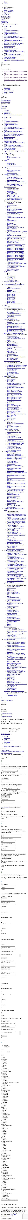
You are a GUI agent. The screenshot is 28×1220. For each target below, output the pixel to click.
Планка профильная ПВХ (14, 682)
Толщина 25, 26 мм (12, 280)
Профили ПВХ (11, 195)
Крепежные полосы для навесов (15, 227)
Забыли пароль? (5, 807)
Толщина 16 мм (11, 277)
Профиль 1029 (10, 677)
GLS (3, 1127)
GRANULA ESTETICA (8, 1189)
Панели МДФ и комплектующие (15, 653)
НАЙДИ (4, 1105)
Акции (5, 739)
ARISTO (4, 1139)
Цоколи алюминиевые (13, 269)
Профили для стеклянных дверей (15, 181)
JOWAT (4, 1124)
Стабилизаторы (11, 607)
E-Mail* (3, 772)
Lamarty (4, 1073)
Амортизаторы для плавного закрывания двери (14, 385)
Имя (2, 770)
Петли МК (9, 416)
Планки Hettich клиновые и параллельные (14, 400)
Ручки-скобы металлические (14, 444)
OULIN (4, 1142)
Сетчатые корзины (12, 352)
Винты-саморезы (11, 590)
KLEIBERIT (5, 1179)
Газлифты (9, 322)
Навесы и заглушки (12, 228)
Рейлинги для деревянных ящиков (16, 489)
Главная (6, 736)
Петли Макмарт (11, 412)
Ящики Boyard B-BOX (13, 494)
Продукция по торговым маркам (9, 24)
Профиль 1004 (10, 678)
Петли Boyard (10, 388)
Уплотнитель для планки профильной (17, 684)
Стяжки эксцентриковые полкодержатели (13, 587)
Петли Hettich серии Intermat (14, 397)
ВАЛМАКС (5, 1113)
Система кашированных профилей (16, 521)
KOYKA (4, 1183)
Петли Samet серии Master (14, 405)
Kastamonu (5, 1059)
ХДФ (8, 159)
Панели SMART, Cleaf (13, 661)
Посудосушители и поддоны (14, 238)
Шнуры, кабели (11, 317)
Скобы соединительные (13, 184)
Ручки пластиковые (12, 446)
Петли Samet (10, 404)
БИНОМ (4, 1116)
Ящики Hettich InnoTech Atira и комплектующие (15, 502)
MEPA (4, 1130)
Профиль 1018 (10, 679)
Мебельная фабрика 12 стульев (10, 1082)
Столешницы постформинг (14, 557)
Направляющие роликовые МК (15, 455)
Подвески (9, 230)
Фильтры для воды (12, 267)
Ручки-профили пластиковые (14, 448)
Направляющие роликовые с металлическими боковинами (14, 459)
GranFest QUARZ (7, 1141)
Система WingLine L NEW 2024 (15, 526)
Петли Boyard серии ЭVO (14, 390)
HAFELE (4, 1153)
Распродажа (4, 21)
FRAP (4, 1145)
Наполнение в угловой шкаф (14, 245)
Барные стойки (11, 203)
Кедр (3, 1057)
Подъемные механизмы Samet (15, 331)
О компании (7, 88)
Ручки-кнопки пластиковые (14, 447)
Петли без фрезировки (13, 409)
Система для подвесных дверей (15, 549)
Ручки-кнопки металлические (15, 439)
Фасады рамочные (12, 688)
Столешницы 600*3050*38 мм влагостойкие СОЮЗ (15, 569)
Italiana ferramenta (7, 1125)
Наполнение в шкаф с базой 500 (15, 255)
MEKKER (5, 1195)
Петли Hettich (10, 395)
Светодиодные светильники (14, 313)
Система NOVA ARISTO (13, 542)
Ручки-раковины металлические (15, 441)
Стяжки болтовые (11, 608)
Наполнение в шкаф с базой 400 (15, 252)
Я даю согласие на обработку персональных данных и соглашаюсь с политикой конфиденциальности (13, 775)
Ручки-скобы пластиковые (14, 450)
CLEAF (4, 1063)
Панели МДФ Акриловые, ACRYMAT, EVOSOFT (14, 663)
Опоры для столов (12, 369)
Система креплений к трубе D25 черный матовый (15, 634)
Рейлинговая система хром (14, 265)
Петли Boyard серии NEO (14, 393)
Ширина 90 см (11, 301)
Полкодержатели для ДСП (14, 426)
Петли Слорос (10, 380)
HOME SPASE (6, 1158)
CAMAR (4, 1091)
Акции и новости (8, 92)
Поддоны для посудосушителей (15, 239)
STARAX (5, 1122)
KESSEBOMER (6, 1155)
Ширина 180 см (11, 298)
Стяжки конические (12, 614)
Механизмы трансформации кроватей (17, 365)
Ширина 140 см (11, 295)
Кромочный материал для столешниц (17, 554)
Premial (4, 1184)
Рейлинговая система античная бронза (17, 263)
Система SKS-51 (11, 547)
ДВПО (8, 156)
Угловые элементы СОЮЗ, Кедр (15, 581)
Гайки (8, 595)
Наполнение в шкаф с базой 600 (15, 256)
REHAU (4, 1088)
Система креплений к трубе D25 (15, 629)
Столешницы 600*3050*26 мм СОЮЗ (17, 565)
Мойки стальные (11, 221)
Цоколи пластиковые (12, 270)
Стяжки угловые (11, 617)
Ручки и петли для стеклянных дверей (17, 182)
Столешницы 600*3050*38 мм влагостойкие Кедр (15, 572)
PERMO (4, 1133)
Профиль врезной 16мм (13, 196)
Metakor (4, 1067)
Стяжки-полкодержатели (13, 620)
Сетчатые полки (11, 354)
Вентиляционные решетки (14, 207)
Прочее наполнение (12, 260)
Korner (4, 1060)
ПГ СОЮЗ (5, 1080)
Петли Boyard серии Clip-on (14, 391)
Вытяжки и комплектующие (14, 209)
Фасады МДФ (10, 686)
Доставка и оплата (9, 90)
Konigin (4, 1181)
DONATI (4, 1156)
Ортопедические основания (14, 304)
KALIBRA (5, 1121)
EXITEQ (4, 1159)
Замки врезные (11, 163)
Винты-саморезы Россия (13, 593)
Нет (8, 1021)
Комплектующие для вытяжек (15, 212)
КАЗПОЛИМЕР (6, 1150)
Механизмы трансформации (14, 363)
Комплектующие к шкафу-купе (15, 528)
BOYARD (5, 1101)
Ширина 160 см (11, 297)
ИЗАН (4, 1169)
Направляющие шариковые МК (15, 471)
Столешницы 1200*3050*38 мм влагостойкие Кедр (15, 562)
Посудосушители (11, 241)
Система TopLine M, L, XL (14, 533)
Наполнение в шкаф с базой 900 (15, 259)
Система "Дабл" (11, 529)
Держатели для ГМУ (12, 344)
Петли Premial (10, 402)
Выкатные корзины (12, 336)
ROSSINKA (5, 1167)
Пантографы (10, 351)
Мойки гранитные (12, 220)
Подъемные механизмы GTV (14, 327)
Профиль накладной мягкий (14, 199)
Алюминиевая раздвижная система (16, 514)
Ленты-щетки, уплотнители (14, 543)
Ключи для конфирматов (13, 600)
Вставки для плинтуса (13, 553)
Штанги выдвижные (12, 358)
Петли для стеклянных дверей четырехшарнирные (15, 179)
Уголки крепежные (12, 621)
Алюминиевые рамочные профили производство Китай (16, 650)
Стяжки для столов (12, 613)
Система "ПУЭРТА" (12, 546)
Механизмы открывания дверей (15, 387)
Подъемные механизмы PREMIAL (16, 329)
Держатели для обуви (12, 345)
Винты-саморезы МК (12, 592)
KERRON (5, 1118)
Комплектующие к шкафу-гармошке (16, 522)
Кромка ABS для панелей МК (15, 670)
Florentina (4, 1068)
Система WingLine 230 (13, 524)
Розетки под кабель (12, 695)
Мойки (9, 216)
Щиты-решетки (11, 689)
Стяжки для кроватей (12, 610)
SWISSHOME (6, 1077)
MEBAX (4, 1170)
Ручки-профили (11, 440)
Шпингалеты (10, 419)
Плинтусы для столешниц (14, 235)
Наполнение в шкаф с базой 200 (15, 248)
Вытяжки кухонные (12, 210)
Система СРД (10, 537)
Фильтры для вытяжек (13, 213)
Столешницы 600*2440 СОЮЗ (15, 564)
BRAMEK (5, 1173)
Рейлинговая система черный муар (16, 266)
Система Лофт (10, 341)
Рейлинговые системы (13, 262)
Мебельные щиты (11, 556)
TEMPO (4, 1108)
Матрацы (9, 290)
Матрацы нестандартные (13, 292)
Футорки (9, 622)
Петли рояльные (11, 418)
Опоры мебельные (12, 372)
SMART (4, 1062)
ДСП (8, 274)
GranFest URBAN (7, 1175)
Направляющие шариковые (14, 465)
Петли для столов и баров (14, 411)
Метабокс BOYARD (12, 462)
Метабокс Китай (11, 461)
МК (3, 1111)
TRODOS (5, 1128)
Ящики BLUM (11, 504)
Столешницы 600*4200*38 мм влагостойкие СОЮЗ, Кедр (15, 574)
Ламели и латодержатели (13, 288)
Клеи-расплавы (11, 171)
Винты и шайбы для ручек (14, 432)
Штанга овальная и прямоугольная (16, 356)
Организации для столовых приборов (17, 231)
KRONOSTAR (6, 1085)
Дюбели (9, 596)
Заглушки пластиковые (13, 597)
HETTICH (5, 1097)
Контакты (6, 93)
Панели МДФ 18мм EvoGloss (14, 666)
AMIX (4, 1110)
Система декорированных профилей (16, 519)
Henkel (4, 1138)
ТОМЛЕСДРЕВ (6, 1071)
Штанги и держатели (12, 355)
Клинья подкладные (12, 226)
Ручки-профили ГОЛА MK (14, 437)
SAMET (4, 1099)
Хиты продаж (4, 22)
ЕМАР (4, 1164)
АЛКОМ (4, 1149)
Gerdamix (4, 1161)
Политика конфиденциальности (12, 746)
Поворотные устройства (13, 693)
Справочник (7, 89)
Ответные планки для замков (14, 166)
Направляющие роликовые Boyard (16, 457)
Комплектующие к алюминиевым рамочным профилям (16, 647)
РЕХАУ (4, 1187)
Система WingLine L (12, 525)
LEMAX (4, 1104)
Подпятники (10, 375)
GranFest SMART (7, 1193)
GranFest (4, 1144)
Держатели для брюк (12, 343)
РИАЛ (4, 1147)
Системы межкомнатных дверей (15, 544)
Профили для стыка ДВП (13, 157)
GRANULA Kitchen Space (9, 1178)
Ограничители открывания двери (16, 368)
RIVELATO (5, 1196)
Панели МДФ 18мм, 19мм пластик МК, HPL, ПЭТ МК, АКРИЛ (16, 672)
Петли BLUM (10, 382)
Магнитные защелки (12, 177)
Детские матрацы (11, 291)
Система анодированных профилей (16, 518)
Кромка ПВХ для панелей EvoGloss (16, 657)
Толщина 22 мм (11, 278)
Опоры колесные (11, 370)
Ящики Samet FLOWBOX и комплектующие (14, 506)
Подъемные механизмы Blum (14, 326)
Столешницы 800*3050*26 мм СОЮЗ (17, 576)
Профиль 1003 (10, 675)
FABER (4, 1192)
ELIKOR (4, 1102)
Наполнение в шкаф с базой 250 (15, 249)
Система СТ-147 (11, 539)
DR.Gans (4, 1162)
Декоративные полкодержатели (15, 423)
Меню (5, 2)
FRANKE (5, 1093)
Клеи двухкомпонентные (13, 170)
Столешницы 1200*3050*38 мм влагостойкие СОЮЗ (15, 559)
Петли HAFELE (11, 379)
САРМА (4, 1074)
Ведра (8, 206)
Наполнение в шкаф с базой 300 (15, 251)
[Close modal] (1, 810)
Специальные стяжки (12, 606)
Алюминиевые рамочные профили (16, 642)
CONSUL (5, 1076)
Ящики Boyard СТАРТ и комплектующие (13, 496)
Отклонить (3, 1218)
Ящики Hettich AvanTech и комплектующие (14, 499)
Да (4, 1021)
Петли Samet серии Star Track (14, 408)
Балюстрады (10, 652)
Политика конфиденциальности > (8, 1215)
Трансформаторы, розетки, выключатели (14, 315)
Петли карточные (11, 415)
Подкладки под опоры (13, 373)
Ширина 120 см (11, 294)
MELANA (5, 1094)
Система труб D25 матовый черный (16, 638)
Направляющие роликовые (14, 454)
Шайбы (9, 624)
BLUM (4, 1190)
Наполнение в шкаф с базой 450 (15, 253)
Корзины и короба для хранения (15, 349)
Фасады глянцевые (12, 685)
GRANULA (5, 1176)
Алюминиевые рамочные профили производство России (16, 644)
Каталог (6, 3)
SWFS (4, 1135)
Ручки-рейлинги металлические (15, 443)
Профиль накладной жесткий (14, 198)
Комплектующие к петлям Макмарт (16, 414)
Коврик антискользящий (13, 214)
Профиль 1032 (10, 681)
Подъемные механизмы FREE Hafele (16, 330)
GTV (3, 1136)
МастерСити (5, 1070)
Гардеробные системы (13, 337)
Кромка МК (10, 191)
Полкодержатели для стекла (14, 427)
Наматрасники (11, 302)
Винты (8, 589)
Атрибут (4, 1079)
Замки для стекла (11, 164)
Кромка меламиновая (12, 189)
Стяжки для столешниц (13, 611)
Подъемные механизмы (13, 324)
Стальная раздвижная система (15, 540)
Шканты (9, 625)
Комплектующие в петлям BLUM (16, 383)
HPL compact (10, 582)
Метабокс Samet (11, 464)
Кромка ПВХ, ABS (12, 194)
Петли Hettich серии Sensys (14, 398)
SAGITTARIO (6, 1114)
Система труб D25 (12, 636)
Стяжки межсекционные (13, 615)
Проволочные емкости (13, 242)
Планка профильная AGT (13, 674)
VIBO (4, 1119)
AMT (3, 1107)
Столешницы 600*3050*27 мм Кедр (16, 567)
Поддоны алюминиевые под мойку (16, 237)
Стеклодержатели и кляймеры (15, 185)
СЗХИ (4, 1152)
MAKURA (5, 1084)
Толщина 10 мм (11, 276)
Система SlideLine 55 (12, 530)
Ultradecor (5, 1186)
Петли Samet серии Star (13, 407)
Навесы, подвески (11, 224)
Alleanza (4, 1065)
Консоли (9, 425)
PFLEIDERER (6, 1090)
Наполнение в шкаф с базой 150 (15, 246)
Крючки (9, 433)
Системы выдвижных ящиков (15, 490)
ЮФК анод (5, 1172)
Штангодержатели (12, 359)
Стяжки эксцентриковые (13, 618)
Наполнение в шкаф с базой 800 (15, 258)
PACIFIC (4, 1132)
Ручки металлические (12, 434)
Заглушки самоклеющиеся (14, 599)
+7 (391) (5, 17)
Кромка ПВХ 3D (11, 192)
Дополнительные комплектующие (16, 244)
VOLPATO (5, 1096)
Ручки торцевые (11, 436)
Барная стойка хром (12, 205)
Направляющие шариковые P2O (15, 466)
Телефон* (3, 790)
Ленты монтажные (12, 173)
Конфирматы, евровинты (13, 601)
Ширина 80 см (11, 299)
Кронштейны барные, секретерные (16, 323)
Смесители (10, 223)
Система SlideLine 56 (12, 532)
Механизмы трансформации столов (16, 366)
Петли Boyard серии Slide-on (14, 394)
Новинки (3, 19)
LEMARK (5, 1166)
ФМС (3, 1087)
